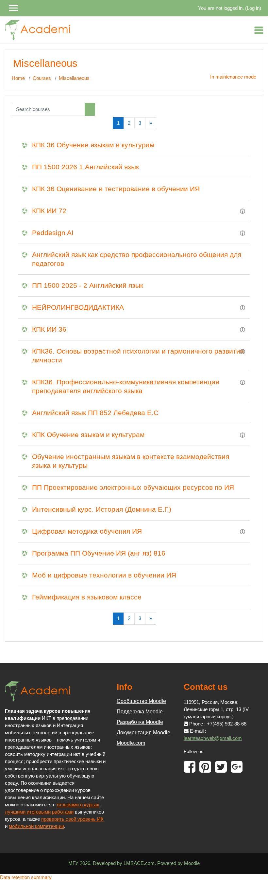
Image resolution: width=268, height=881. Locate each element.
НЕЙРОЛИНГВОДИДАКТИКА (78, 307)
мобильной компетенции (36, 826)
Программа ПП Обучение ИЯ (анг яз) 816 (98, 553)
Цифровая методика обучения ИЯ (87, 531)
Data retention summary (26, 877)
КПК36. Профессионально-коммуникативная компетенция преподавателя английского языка (125, 386)
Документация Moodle (143, 732)
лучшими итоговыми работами (39, 812)
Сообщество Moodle (141, 701)
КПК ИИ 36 (49, 329)
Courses (42, 78)
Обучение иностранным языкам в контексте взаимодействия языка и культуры (130, 461)
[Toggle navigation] (259, 30)
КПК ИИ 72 (49, 210)
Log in (253, 8)
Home (18, 78)
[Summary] (242, 210)
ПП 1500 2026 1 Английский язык (85, 167)
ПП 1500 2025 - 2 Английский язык (87, 285)
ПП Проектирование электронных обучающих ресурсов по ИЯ (133, 487)
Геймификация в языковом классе (87, 597)
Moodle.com (131, 743)
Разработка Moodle (140, 722)
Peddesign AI (53, 232)
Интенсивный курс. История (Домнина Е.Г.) (101, 509)
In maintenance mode (233, 77)
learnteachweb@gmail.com (213, 738)
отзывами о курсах (78, 804)
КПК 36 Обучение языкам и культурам (93, 145)
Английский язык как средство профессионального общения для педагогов (136, 259)
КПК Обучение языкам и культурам (88, 434)
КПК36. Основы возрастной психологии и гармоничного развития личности (138, 355)
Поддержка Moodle (140, 711)
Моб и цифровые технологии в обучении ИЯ (104, 575)
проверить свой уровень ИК (72, 819)
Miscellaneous (74, 78)
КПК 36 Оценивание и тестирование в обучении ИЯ (116, 189)
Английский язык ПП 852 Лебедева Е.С (95, 412)
